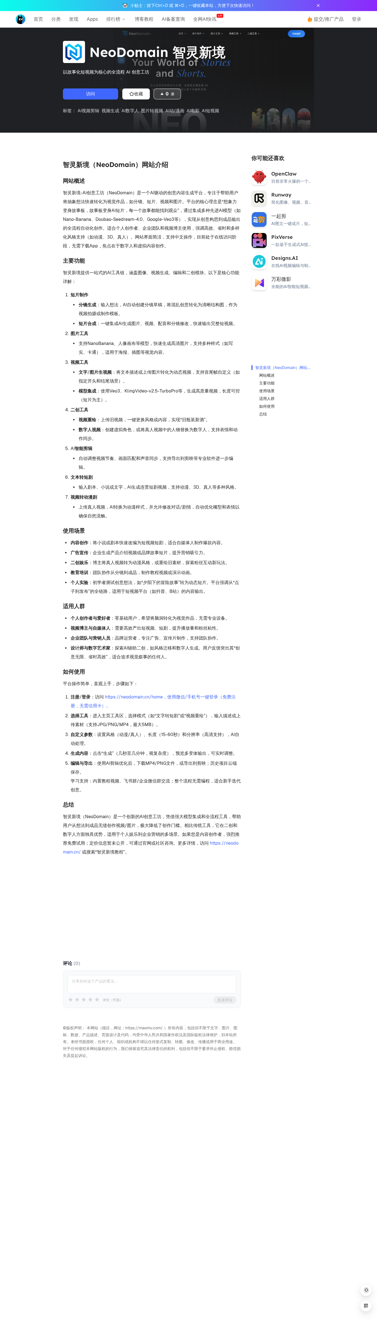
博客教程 (144, 19)
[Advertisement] (152, 910)
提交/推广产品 (329, 19)
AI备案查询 (173, 19)
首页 (38, 19)
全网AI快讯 (204, 19)
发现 (73, 19)
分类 (56, 19)
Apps (92, 19)
